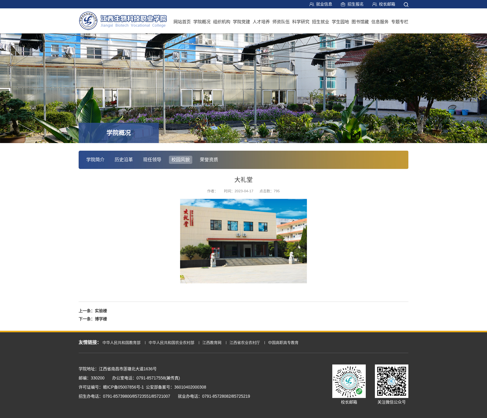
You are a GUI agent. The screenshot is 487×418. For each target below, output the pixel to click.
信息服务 (380, 22)
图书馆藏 (360, 22)
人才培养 (261, 22)
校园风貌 (180, 159)
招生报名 (355, 4)
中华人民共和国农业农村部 (171, 342)
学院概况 (202, 22)
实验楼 (101, 311)
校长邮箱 (387, 4)
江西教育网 (211, 342)
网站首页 (182, 22)
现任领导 (152, 159)
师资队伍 (281, 22)
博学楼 (101, 319)
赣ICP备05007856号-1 (123, 387)
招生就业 (320, 22)
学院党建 (241, 22)
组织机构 (221, 22)
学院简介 (95, 159)
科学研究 (300, 22)
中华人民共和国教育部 (121, 342)
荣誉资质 (209, 159)
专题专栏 (399, 22)
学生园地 (340, 22)
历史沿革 (124, 159)
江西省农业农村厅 (245, 342)
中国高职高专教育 (283, 342)
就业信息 (324, 4)
